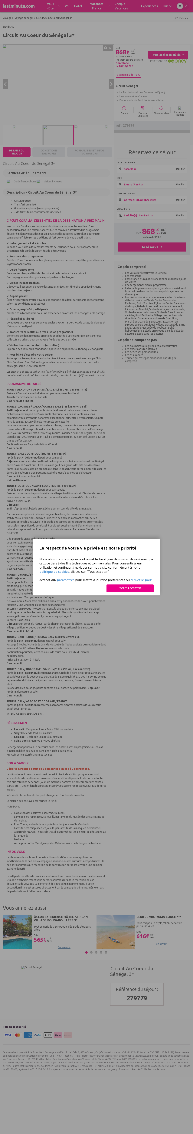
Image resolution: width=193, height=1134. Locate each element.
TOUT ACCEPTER (130, 588)
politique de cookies (54, 572)
